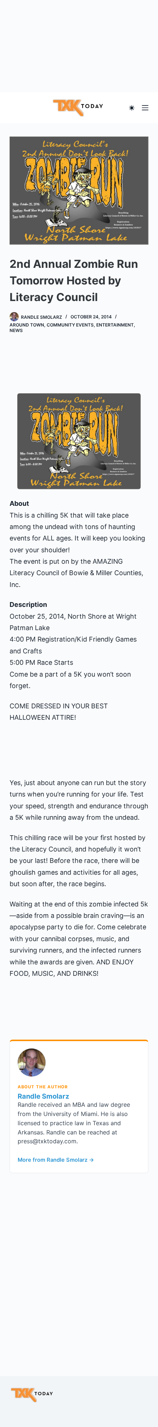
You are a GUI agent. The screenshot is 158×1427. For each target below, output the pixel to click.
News (16, 330)
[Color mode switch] (131, 108)
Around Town (27, 325)
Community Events (70, 325)
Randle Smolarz (43, 1096)
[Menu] (145, 107)
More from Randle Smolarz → (56, 1160)
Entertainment (115, 325)
